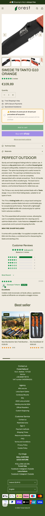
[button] (5, 35)
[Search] (37, 8)
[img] (7, 281)
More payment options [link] (22, 139)
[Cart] (42, 8)
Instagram (23, 469)
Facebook (14, 469)
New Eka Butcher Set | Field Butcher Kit (15, 342)
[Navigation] (2, 8)
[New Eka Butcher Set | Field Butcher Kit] (15, 325)
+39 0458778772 (22, 377)
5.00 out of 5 (28, 250)
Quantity (5, 90)
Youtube (31, 469)
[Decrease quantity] (4, 94)
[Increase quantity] (12, 94)
